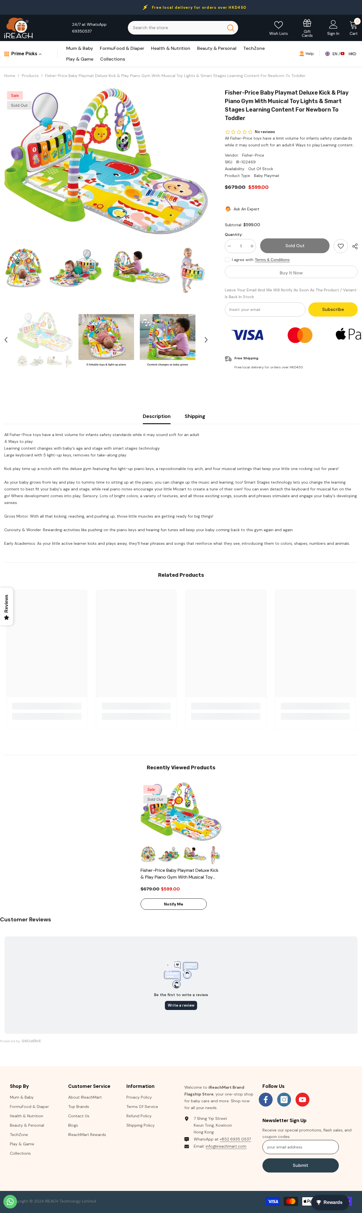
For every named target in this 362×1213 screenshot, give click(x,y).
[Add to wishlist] (341, 246)
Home (9, 75)
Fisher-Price (253, 155)
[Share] (353, 246)
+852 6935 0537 (235, 1139)
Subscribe (333, 309)
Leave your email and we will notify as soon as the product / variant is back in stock (291, 293)
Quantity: (234, 234)
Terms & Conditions (272, 259)
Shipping (195, 416)
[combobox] (175, 28)
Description (157, 416)
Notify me (173, 904)
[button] (6, 340)
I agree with (242, 259)
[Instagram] (284, 1100)
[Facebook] (266, 1100)
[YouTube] (302, 1100)
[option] (106, 190)
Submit (300, 1165)
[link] (46, 706)
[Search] (183, 28)
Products (30, 75)
